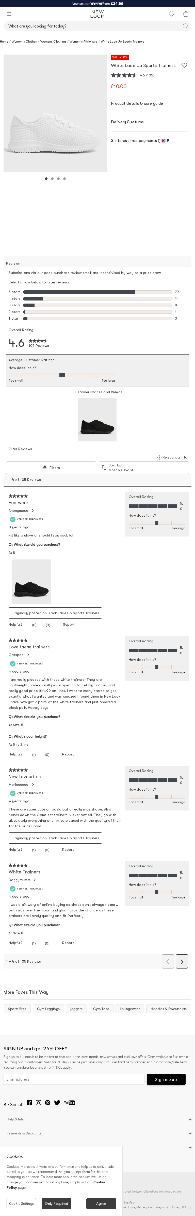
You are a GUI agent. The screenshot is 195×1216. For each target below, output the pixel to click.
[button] (9, 14)
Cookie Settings (21, 1203)
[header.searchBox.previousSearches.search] (186, 26)
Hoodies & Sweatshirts (169, 1009)
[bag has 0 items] (186, 14)
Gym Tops (101, 1009)
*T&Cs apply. (97, 3)
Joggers (76, 1009)
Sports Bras (17, 1009)
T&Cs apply (62, 1067)
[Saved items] (172, 14)
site (159, 1191)
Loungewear (130, 1009)
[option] (55, 113)
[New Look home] (97, 14)
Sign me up (166, 1079)
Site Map (129, 1202)
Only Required (56, 1203)
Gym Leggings (48, 1009)
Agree (101, 1203)
